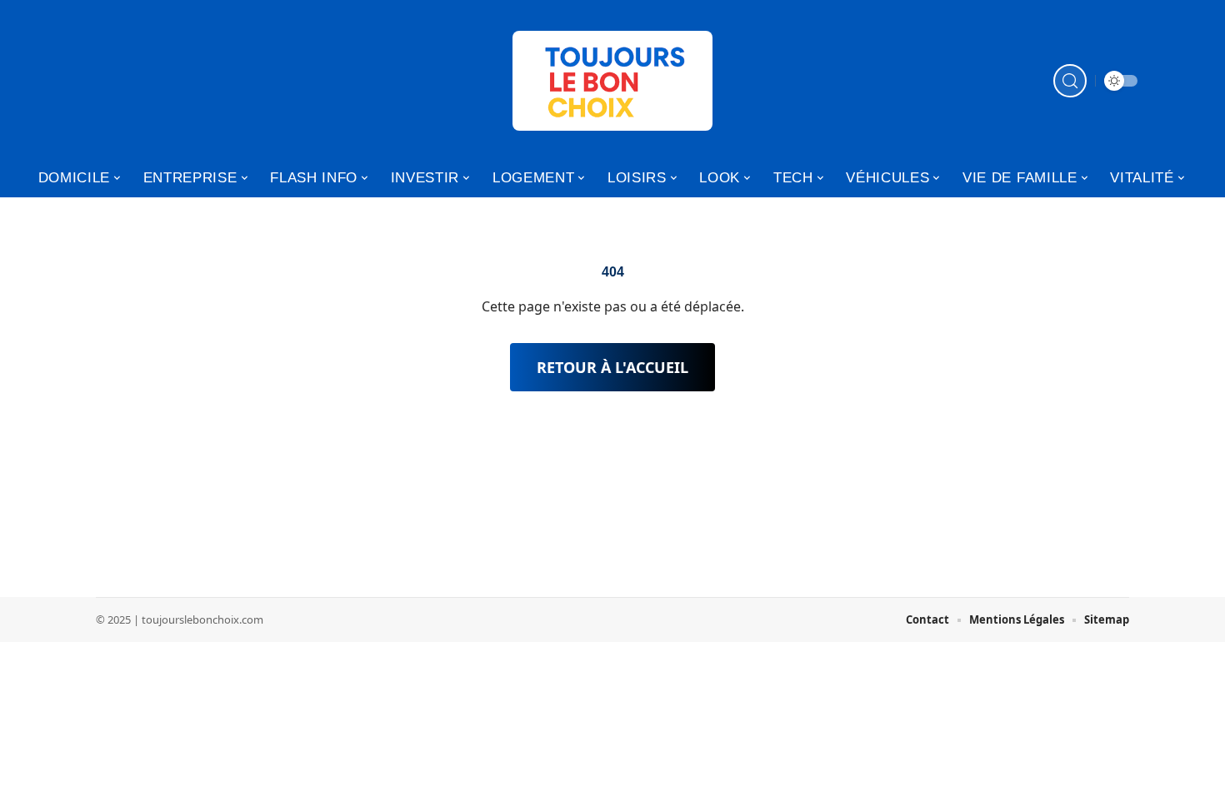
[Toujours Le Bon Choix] (612, 81)
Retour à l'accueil (612, 367)
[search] (1070, 80)
